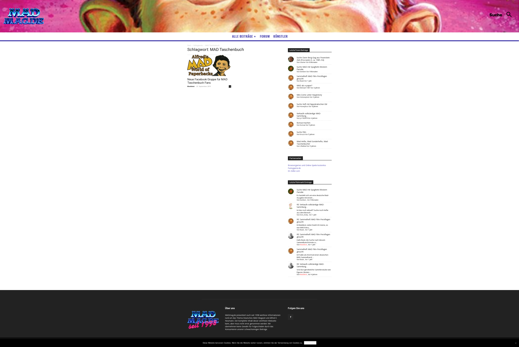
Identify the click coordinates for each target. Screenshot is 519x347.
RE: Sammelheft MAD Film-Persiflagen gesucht (313, 220)
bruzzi (302, 134)
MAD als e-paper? (304, 85)
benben (303, 71)
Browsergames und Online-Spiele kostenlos (307, 165)
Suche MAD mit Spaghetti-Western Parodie (312, 68)
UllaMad (303, 146)
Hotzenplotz (305, 97)
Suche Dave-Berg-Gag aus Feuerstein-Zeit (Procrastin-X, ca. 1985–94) (313, 58)
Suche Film (301, 132)
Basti (302, 81)
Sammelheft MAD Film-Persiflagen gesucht (312, 77)
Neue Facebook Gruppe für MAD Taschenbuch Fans (207, 81)
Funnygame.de (294, 168)
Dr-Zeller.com (294, 171)
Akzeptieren (310, 343)
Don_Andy (304, 215)
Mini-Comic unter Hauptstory (309, 95)
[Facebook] (290, 317)
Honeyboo (304, 106)
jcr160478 (304, 118)
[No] (515, 343)
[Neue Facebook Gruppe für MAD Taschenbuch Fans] (209, 65)
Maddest (190, 86)
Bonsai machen (303, 122)
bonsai (302, 125)
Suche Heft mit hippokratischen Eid (312, 104)
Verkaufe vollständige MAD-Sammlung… (309, 114)
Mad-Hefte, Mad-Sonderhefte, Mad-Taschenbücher (312, 142)
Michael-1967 (305, 88)
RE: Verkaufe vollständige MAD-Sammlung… (310, 205)
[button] (502, 15)
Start (189, 45)
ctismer (303, 62)
